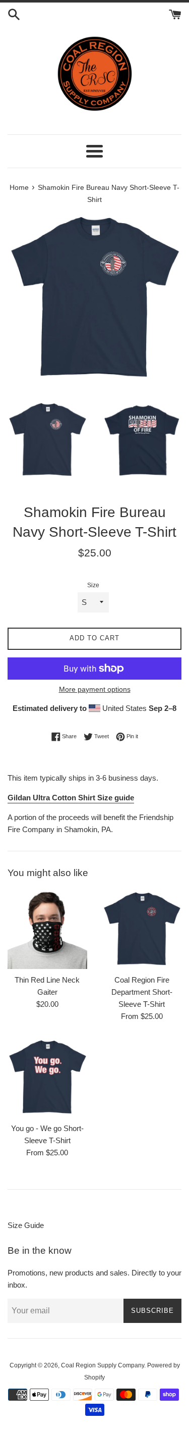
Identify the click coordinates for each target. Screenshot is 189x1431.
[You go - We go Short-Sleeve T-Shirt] (47, 1077)
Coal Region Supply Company (102, 1365)
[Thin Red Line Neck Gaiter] (47, 929)
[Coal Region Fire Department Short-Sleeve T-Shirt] (142, 929)
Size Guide (26, 1225)
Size (93, 585)
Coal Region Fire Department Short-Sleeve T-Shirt (141, 992)
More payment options (95, 689)
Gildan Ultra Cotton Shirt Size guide (71, 797)
